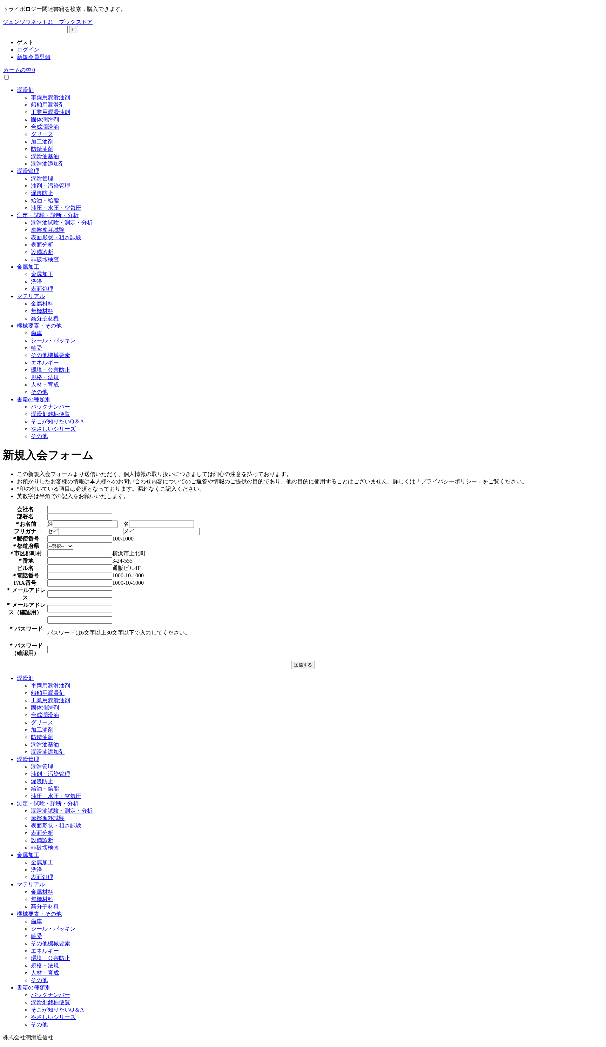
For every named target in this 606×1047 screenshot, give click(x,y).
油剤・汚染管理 (50, 186)
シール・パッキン (53, 340)
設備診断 (42, 252)
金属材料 (42, 304)
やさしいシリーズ (53, 429)
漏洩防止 (42, 193)
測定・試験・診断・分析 (48, 215)
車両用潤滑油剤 (50, 97)
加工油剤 (42, 142)
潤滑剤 (25, 90)
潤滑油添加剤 (48, 164)
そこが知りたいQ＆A (57, 421)
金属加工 (28, 267)
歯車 (36, 333)
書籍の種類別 (33, 399)
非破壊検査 (45, 259)
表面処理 (42, 289)
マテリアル (31, 296)
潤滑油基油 (45, 156)
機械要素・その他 (39, 326)
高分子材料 (45, 318)
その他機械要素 (50, 355)
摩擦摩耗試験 (48, 230)
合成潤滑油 (45, 127)
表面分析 (42, 245)
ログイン (28, 50)
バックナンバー (50, 407)
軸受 (36, 348)
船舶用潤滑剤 (48, 105)
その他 (39, 392)
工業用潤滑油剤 (50, 112)
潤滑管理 (28, 171)
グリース (42, 134)
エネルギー (45, 362)
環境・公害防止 (50, 370)
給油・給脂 (45, 200)
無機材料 (42, 311)
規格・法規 (45, 377)
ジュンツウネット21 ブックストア (48, 22)
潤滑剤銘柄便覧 (50, 414)
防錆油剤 (42, 149)
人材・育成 (45, 385)
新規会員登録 (33, 57)
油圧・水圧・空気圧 (56, 208)
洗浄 (36, 281)
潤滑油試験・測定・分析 (62, 223)
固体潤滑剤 (45, 119)
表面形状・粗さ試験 (56, 237)
